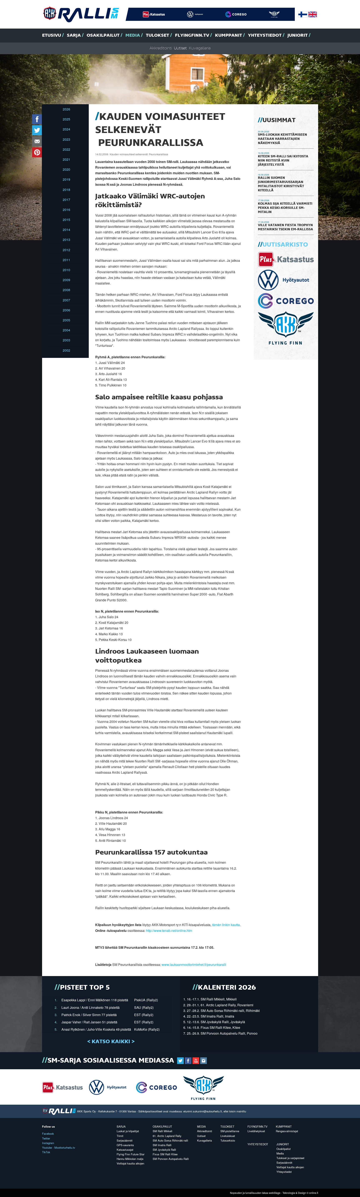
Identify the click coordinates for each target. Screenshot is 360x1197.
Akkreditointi (161, 48)
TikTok (46, 1152)
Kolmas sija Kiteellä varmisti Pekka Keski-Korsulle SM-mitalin (285, 208)
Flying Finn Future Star (130, 1154)
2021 (66, 159)
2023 (66, 139)
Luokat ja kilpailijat (128, 1131)
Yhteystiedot (265, 35)
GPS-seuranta (125, 1145)
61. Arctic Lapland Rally (167, 1136)
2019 (66, 179)
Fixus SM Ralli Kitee (165, 1154)
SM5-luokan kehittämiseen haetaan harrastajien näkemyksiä (282, 139)
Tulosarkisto (227, 1140)
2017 (66, 199)
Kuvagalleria (200, 48)
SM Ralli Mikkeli (162, 1131)
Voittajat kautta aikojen (130, 1163)
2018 (66, 189)
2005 (66, 320)
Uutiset (180, 48)
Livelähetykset (256, 1131)
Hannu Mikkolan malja (130, 1159)
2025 (66, 119)
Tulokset (157, 35)
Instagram (48, 1143)
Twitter (46, 1138)
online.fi (313, 1192)
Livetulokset (227, 1136)
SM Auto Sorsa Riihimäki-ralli (170, 1140)
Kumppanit (228, 35)
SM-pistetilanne (229, 1131)
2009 (66, 279)
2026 (66, 109)
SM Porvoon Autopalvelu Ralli (171, 1159)
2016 (66, 209)
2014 (66, 229)
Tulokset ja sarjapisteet (290, 1158)
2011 (66, 259)
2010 (66, 269)
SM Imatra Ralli (162, 1145)
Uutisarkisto (285, 245)
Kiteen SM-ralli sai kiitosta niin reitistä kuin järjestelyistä (283, 161)
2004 (66, 330)
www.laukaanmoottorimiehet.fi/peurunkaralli (194, 964)
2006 (66, 310)
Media (132, 35)
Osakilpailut (103, 35)
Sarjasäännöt (124, 1140)
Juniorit (298, 35)
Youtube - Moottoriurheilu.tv (58, 1147)
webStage (274, 1192)
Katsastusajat (125, 1150)
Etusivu (51, 35)
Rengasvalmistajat (287, 1131)
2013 (66, 239)
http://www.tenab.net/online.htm (169, 930)
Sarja (74, 35)
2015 (66, 219)
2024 (66, 129)
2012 (66, 249)
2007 (66, 300)
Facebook (48, 1134)
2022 (66, 149)
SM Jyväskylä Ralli (164, 1150)
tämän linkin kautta (226, 924)
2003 (66, 340)
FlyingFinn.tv (192, 35)
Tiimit (120, 1136)
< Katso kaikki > (111, 1041)
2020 (66, 169)
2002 (66, 350)
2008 (66, 289)
